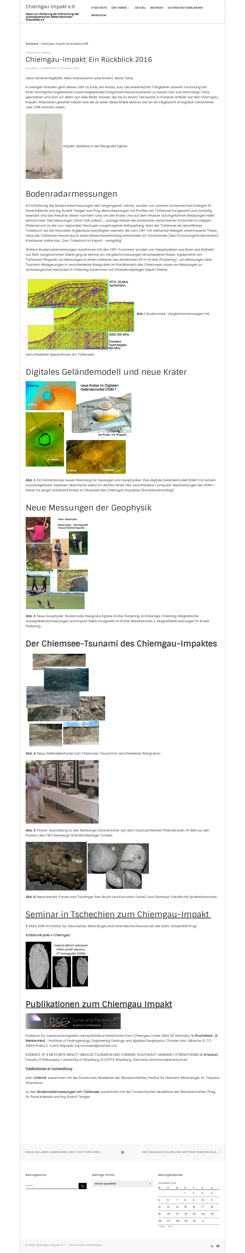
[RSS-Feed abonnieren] (212, 1246)
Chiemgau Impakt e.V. (51, 1245)
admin (33, 68)
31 (203, 1221)
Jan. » (171, 1226)
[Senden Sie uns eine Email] (217, 1246)
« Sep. (161, 1226)
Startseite (32, 44)
